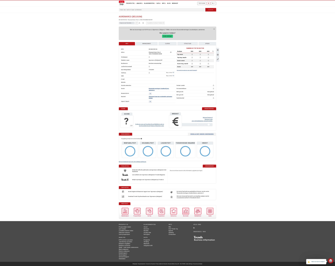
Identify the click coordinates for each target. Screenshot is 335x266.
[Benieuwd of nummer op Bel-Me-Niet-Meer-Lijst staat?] (173, 72)
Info (127, 43)
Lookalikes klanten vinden (126, 230)
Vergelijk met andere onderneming (202, 134)
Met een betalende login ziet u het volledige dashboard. (132, 161)
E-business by (197, 263)
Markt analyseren (124, 249)
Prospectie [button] (130, 3)
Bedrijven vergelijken (124, 243)
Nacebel (146, 230)
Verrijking (146, 242)
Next (213, 51)
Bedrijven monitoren (124, 245)
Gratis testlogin (167, 36)
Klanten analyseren (124, 251)
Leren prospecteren (124, 234)
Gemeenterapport (124, 257)
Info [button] (163, 3)
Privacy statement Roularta (161, 263)
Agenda (171, 230)
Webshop (175, 3)
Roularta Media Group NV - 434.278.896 (176, 263)
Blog (169, 3)
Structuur (187, 43)
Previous (187, 51)
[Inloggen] (208, 3)
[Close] (214, 29)
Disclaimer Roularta (150, 263)
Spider (207, 43)
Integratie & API (148, 245)
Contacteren (172, 234)
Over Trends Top (173, 229)
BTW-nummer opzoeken (126, 240)
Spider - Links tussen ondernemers (128, 247)
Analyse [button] (139, 3)
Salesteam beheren (124, 232)
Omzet (146, 227)
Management (146, 43)
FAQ (170, 227)
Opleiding (171, 232)
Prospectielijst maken (125, 227)
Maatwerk (146, 243)
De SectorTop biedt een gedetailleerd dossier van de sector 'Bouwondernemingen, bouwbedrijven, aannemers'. (193, 192)
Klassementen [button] (149, 3)
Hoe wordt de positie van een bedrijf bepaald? (187, 70)
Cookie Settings (189, 263)
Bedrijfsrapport (123, 253)
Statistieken (122, 258)
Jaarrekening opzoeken (125, 242)
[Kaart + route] (170, 52)
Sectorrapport (123, 255)
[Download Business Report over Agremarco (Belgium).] (217, 50)
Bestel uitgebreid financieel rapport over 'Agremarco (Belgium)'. (145, 191)
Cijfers (167, 43)
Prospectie (147, 240)
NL (213, 3)
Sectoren (146, 229)
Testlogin (201, 3)
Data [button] (158, 3)
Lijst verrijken (122, 229)
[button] (150, 93)
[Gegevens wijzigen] (218, 59)
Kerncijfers (147, 234)
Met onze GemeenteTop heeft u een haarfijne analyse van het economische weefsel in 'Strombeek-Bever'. (193, 196)
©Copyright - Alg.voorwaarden (139, 263)
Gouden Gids (147, 232)
